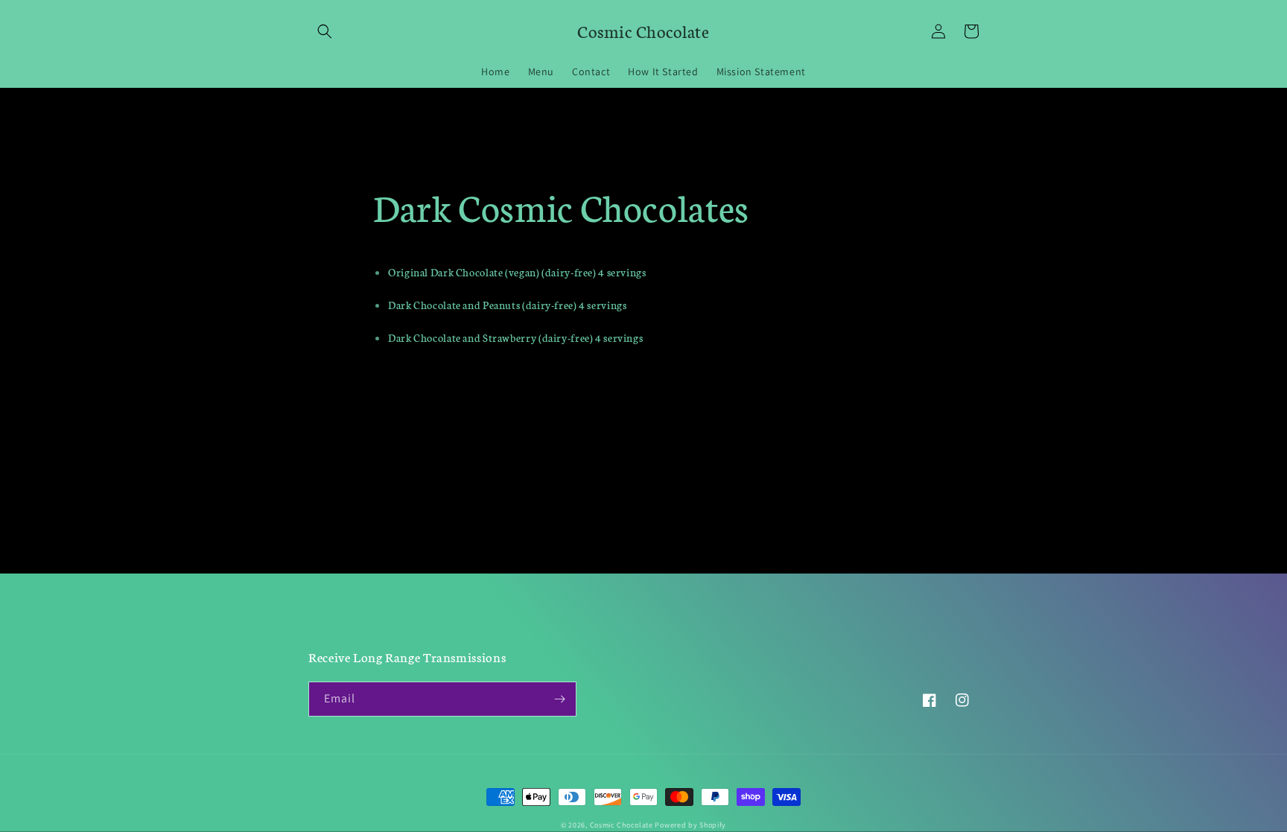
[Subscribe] (559, 699)
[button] (324, 31)
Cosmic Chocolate (621, 825)
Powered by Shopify (690, 825)
